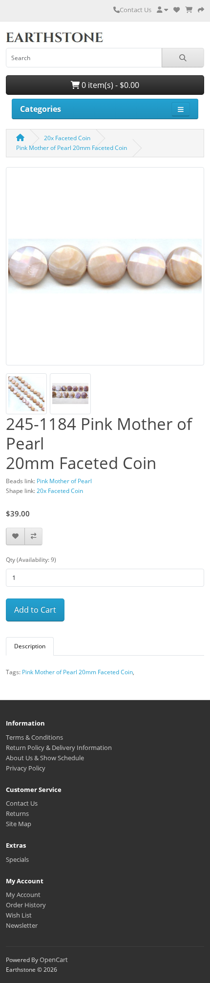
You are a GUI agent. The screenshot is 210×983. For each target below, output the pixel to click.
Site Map (18, 823)
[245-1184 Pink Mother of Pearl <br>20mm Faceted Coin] (105, 270)
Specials (17, 859)
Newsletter (22, 925)
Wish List (19, 915)
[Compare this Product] (33, 537)
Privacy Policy (25, 768)
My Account (23, 894)
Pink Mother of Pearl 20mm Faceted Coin (71, 148)
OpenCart (54, 959)
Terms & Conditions (34, 737)
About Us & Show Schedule (45, 757)
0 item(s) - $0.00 (109, 85)
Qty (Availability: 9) (31, 560)
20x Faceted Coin (67, 138)
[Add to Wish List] (15, 537)
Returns (17, 813)
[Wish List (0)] (176, 9)
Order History (26, 904)
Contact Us (135, 9)
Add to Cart (35, 609)
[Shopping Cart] (188, 9)
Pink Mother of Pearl (64, 481)
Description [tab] (29, 646)
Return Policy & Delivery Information (59, 747)
